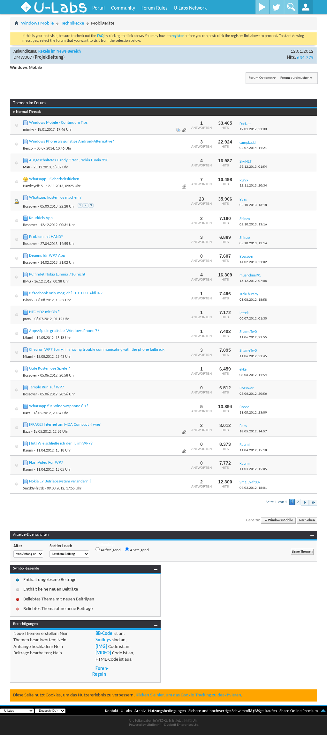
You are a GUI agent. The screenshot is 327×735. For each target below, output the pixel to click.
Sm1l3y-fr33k (33, 488)
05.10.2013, (253, 205)
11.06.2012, (253, 337)
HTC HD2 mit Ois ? (44, 312)
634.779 (305, 57)
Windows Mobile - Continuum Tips (58, 123)
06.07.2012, (253, 318)
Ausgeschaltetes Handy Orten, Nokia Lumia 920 (69, 160)
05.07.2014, (253, 148)
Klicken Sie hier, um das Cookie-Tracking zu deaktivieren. (189, 695)
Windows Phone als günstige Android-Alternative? (71, 141)
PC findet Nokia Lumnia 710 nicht (57, 274)
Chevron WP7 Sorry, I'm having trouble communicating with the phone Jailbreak (96, 350)
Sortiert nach (60, 546)
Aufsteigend (110, 550)
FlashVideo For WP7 (46, 462)
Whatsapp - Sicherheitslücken (54, 179)
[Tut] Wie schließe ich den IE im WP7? (61, 443)
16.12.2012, (253, 281)
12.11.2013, (253, 185)
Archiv (140, 711)
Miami (28, 338)
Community (123, 8)
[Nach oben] (323, 711)
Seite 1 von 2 (276, 502)
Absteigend (139, 550)
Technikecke (72, 23)
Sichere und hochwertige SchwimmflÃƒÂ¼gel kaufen (232, 711)
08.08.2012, (253, 300)
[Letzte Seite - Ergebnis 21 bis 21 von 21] (313, 503)
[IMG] (101, 646)
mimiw (28, 130)
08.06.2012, (253, 375)
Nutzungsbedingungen (167, 711)
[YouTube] (262, 7)
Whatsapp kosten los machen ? (55, 197)
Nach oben (307, 520)
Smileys (103, 640)
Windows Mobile (37, 23)
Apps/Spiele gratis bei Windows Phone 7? (64, 331)
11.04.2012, (253, 450)
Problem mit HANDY (46, 237)
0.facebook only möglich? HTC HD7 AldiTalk (66, 293)
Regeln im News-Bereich (59, 51)
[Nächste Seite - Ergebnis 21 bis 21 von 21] (305, 503)
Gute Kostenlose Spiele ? (49, 368)
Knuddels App (41, 218)
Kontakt (111, 711)
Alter (17, 546)
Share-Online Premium (298, 711)
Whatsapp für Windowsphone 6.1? (58, 406)
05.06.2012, (253, 394)
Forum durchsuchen (294, 78)
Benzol (28, 149)
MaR (26, 167)
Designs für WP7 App (47, 256)
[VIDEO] (103, 653)
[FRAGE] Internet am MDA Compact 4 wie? (65, 425)
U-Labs (126, 711)
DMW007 (22, 57)
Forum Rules (154, 8)
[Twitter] (277, 7)
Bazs (26, 413)
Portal (98, 8)
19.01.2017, (253, 129)
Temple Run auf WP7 (46, 387)
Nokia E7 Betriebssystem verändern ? (60, 481)
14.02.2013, (253, 262)
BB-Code (103, 633)
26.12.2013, (253, 167)
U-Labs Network (190, 8)
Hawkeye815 (33, 186)
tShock (28, 300)
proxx (27, 319)
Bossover (30, 207)
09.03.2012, (253, 488)
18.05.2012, (253, 413)
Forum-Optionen (261, 78)
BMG (27, 281)
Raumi (28, 450)
